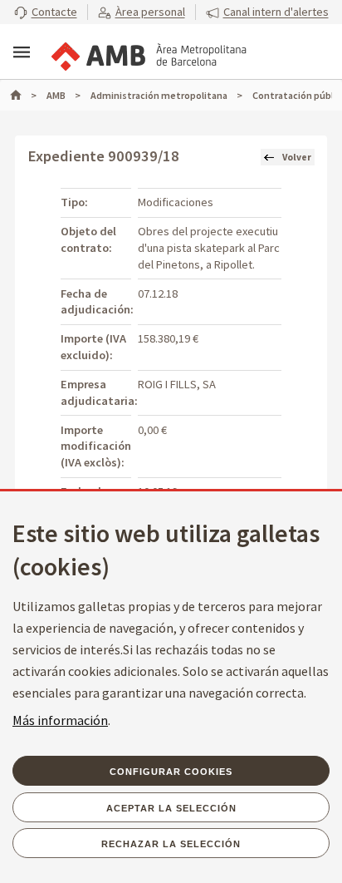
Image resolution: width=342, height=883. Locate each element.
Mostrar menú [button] (21, 52)
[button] (45, 12)
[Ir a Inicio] (23, 95)
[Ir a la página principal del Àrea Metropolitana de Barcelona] (147, 53)
